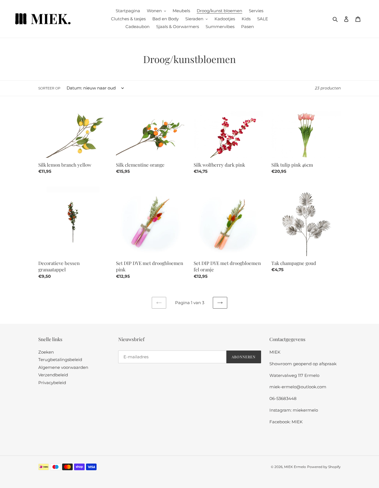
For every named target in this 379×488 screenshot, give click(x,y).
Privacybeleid (52, 382)
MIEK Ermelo (295, 467)
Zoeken (46, 352)
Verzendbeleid (53, 374)
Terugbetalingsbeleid (60, 359)
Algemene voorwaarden (63, 367)
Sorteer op (49, 88)
